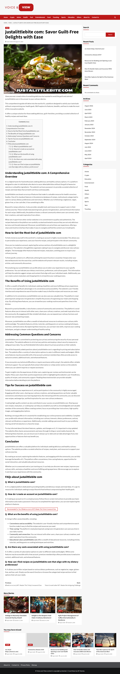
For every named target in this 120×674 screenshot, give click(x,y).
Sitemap (34, 665)
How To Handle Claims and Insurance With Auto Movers (98, 70)
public (86, 198)
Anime (19, 17)
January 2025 (89, 124)
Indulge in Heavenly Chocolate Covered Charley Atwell (16, 616)
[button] (115, 17)
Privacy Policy (25, 665)
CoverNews (71, 671)
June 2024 (88, 151)
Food (49, 17)
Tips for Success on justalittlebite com (19, 139)
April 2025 (88, 113)
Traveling (56, 17)
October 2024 (89, 136)
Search (86, 27)
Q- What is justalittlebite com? (20, 146)
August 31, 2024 (19, 41)
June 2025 (88, 109)
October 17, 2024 (19, 620)
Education (71, 17)
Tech (31, 17)
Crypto (12, 17)
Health (25, 17)
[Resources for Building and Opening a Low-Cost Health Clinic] (60, 640)
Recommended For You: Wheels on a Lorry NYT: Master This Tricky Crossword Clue (31, 509)
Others (79, 17)
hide (27, 122)
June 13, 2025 (63, 656)
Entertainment (40, 17)
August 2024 (89, 143)
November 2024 (90, 132)
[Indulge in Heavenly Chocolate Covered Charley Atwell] (16, 604)
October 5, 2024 (71, 622)
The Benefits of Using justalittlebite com (20, 134)
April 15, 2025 (109, 654)
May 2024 (88, 154)
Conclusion (10, 141)
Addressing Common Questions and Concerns (22, 136)
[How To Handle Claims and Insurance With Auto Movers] (82, 640)
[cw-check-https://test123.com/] (14, 640)
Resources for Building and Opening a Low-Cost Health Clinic (98, 62)
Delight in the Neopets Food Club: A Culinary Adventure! (41, 616)
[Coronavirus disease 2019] (37, 640)
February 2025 (89, 121)
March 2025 (88, 117)
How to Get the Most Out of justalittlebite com (22, 131)
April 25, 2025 (86, 654)
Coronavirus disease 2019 (93, 55)
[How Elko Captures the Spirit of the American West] (105, 640)
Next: (62, 584)
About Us (87, 17)
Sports (63, 17)
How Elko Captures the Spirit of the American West (99, 78)
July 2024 (88, 147)
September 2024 (90, 139)
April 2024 (88, 158)
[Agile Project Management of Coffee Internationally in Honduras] (69, 604)
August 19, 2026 (18, 654)
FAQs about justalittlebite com (17, 144)
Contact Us (95, 17)
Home (6, 17)
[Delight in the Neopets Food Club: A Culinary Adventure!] (42, 604)
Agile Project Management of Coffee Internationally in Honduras (68, 617)
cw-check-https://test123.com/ (94, 49)
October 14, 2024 (45, 620)
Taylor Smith (10, 41)
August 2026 (89, 106)
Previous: (23, 584)
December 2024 (90, 128)
